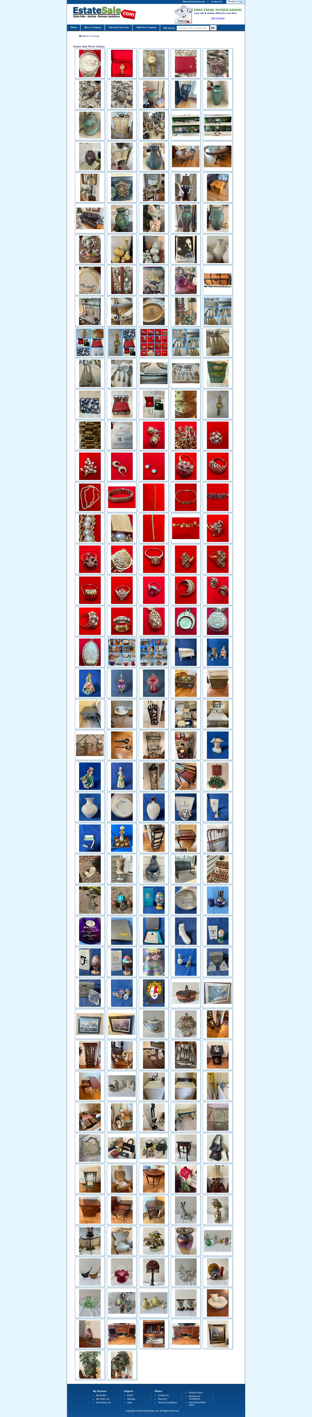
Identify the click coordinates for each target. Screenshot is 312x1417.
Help (129, 1402)
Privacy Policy (196, 1392)
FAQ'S (130, 1395)
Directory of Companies (194, 1397)
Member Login (235, 1)
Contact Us (163, 1395)
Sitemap (131, 1399)
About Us (162, 1399)
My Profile (101, 1395)
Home (73, 27)
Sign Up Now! (218, 18)
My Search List (103, 1402)
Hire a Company (92, 27)
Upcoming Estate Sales (197, 1403)
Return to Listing (90, 36)
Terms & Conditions (167, 1402)
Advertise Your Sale (118, 27)
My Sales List (102, 1399)
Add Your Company (146, 27)
